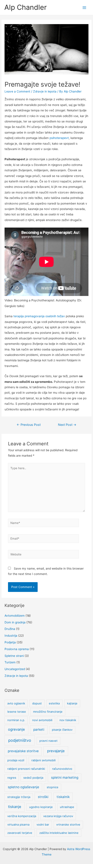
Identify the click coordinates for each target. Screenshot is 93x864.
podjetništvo (19, 740)
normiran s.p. (16, 720)
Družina (10, 629)
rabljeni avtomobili (43, 760)
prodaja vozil (15, 760)
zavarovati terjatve (19, 832)
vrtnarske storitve (68, 824)
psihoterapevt (59, 138)
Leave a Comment (17, 91)
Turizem (10, 662)
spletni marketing (64, 777)
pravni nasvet (48, 740)
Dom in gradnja (15, 622)
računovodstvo (62, 768)
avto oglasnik (16, 703)
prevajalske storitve (23, 751)
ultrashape (67, 807)
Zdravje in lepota (44, 91)
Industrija (11, 635)
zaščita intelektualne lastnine (59, 832)
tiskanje (14, 807)
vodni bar (43, 824)
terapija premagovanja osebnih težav (39, 316)
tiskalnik (63, 797)
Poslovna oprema (17, 649)
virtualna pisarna (18, 824)
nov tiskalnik (67, 720)
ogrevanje (16, 729)
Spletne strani (14, 655)
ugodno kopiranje (41, 807)
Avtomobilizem (15, 615)
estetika (54, 703)
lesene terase (16, 711)
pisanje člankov (62, 729)
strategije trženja (18, 797)
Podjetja (10, 642)
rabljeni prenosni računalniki (26, 768)
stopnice (52, 787)
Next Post (67, 425)
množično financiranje (48, 711)
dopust (37, 703)
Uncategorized (15, 669)
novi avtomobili (42, 720)
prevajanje (56, 751)
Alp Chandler (25, 7)
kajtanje (72, 703)
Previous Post (29, 425)
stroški (43, 797)
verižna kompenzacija (21, 816)
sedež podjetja (33, 777)
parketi (38, 729)
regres (11, 777)
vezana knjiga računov (58, 816)
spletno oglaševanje (23, 787)
